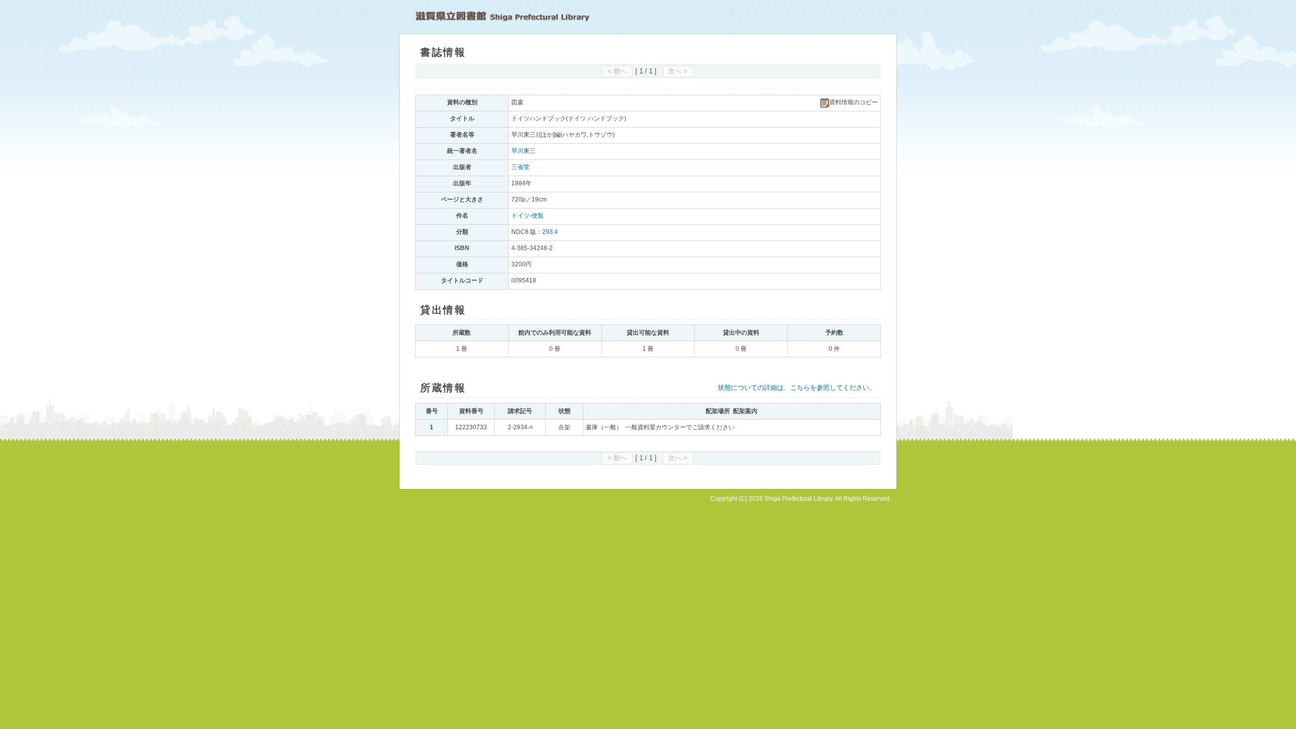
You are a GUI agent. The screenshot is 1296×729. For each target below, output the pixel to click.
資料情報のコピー (853, 102)
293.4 (550, 231)
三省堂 (520, 167)
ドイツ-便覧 (527, 215)
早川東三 (523, 150)
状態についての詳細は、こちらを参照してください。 (797, 387)
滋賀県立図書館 (502, 16)
